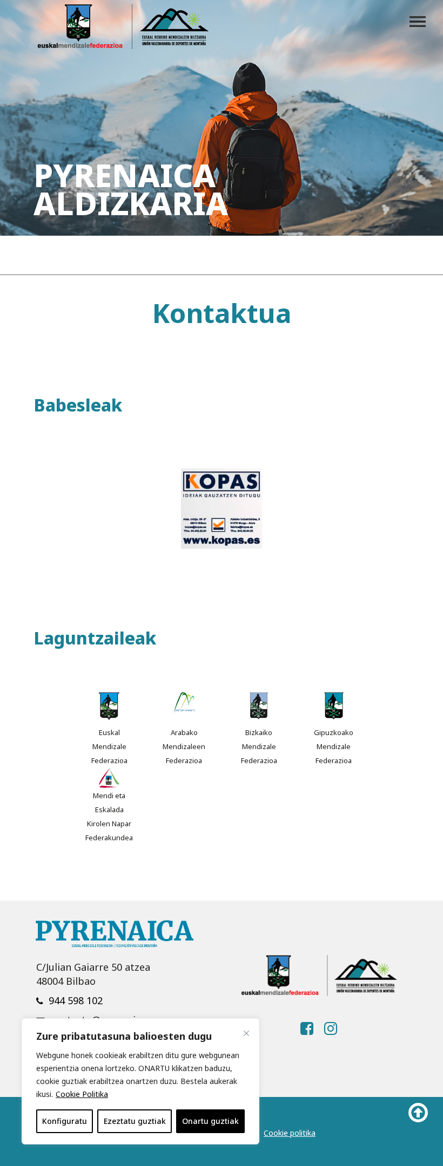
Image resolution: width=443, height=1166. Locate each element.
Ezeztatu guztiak (135, 1121)
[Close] (246, 1033)
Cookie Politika (82, 1094)
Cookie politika (290, 1133)
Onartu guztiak (210, 1121)
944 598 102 (76, 1000)
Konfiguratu (64, 1121)
